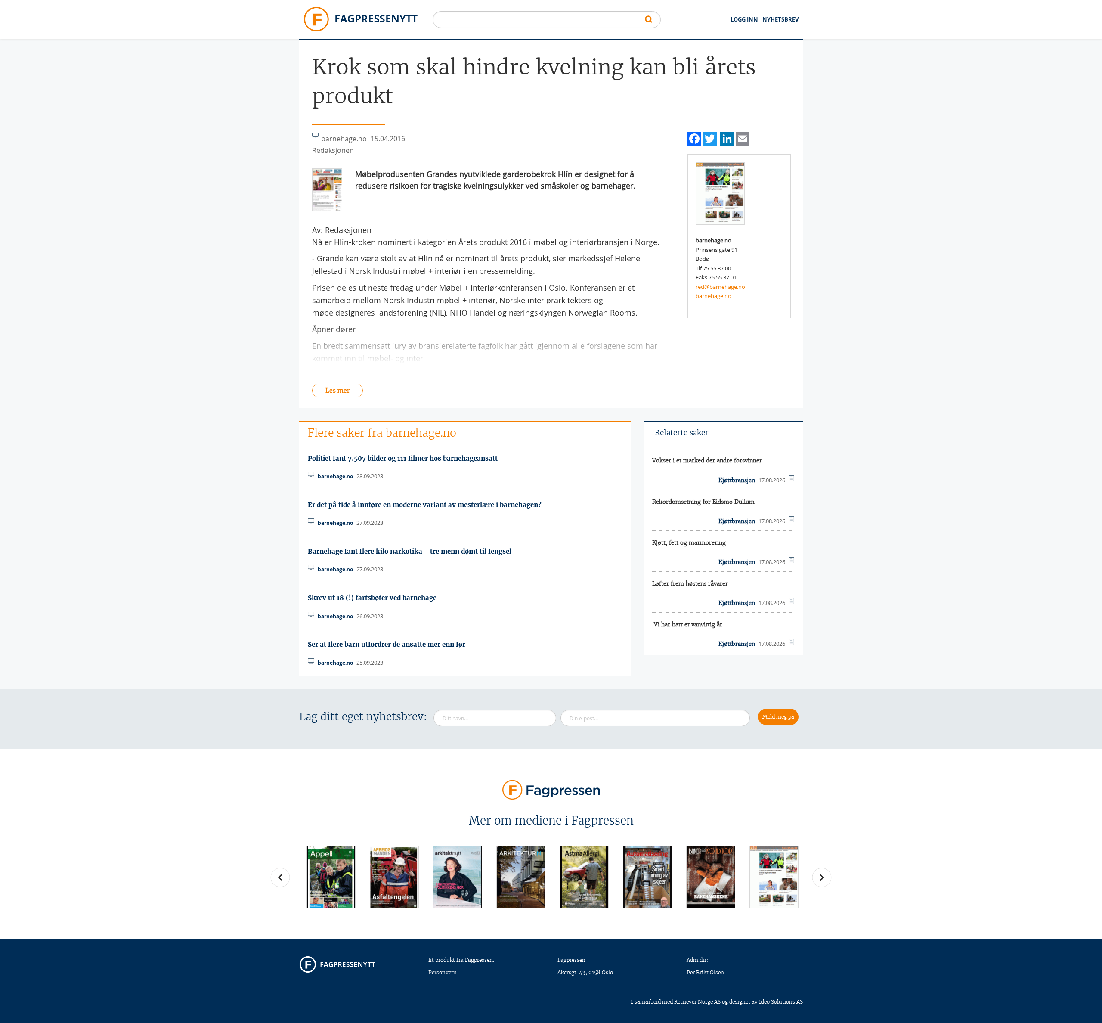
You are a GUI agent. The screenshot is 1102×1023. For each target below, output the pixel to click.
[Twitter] (710, 137)
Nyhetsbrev (780, 19)
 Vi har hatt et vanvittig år (687, 624)
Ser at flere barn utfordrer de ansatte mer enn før (386, 644)
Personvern (442, 972)
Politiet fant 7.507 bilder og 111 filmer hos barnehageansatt (403, 458)
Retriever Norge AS (697, 1001)
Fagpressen (571, 960)
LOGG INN (744, 19)
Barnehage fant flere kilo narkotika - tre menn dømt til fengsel (409, 551)
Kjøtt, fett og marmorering (689, 542)
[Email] (742, 137)
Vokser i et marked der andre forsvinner (707, 460)
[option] (330, 877)
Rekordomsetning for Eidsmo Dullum (703, 501)
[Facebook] (694, 137)
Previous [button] (280, 877)
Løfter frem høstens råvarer (690, 583)
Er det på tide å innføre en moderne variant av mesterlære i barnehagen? (425, 505)
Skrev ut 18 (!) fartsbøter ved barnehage (372, 598)
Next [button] (822, 877)
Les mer (337, 390)
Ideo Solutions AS (781, 1001)
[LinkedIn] (727, 137)
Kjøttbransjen (736, 480)
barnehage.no (713, 296)
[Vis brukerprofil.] (720, 193)
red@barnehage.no (720, 287)
